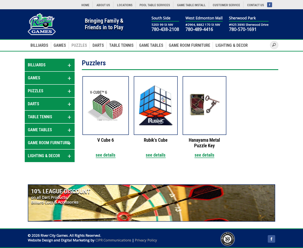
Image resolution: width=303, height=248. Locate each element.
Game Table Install (191, 5)
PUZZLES (79, 45)
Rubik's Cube (156, 140)
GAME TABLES (151, 45)
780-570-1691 (243, 29)
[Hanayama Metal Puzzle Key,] (204, 105)
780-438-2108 (165, 29)
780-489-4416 (199, 29)
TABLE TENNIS (121, 45)
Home (85, 5)
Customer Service (226, 5)
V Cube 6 (105, 140)
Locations (125, 5)
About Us (103, 5)
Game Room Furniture (189, 45)
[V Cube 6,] (105, 105)
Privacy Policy (146, 240)
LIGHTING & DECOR (232, 45)
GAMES (60, 45)
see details (105, 155)
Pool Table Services (155, 5)
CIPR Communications (113, 240)
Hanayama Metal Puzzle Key (204, 143)
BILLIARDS (39, 45)
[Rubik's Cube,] (156, 105)
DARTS (98, 45)
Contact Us (255, 5)
